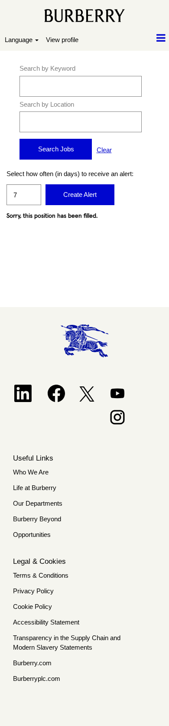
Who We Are (31, 472)
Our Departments (37, 503)
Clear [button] (104, 150)
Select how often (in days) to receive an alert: (23, 173)
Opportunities (32, 534)
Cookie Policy (32, 606)
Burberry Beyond (37, 519)
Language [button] (19, 39)
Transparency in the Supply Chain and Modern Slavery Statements (66, 642)
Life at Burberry (34, 487)
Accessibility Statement (46, 622)
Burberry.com (32, 663)
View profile (62, 39)
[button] (141, 38)
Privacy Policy (33, 591)
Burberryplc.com (36, 678)
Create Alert (80, 194)
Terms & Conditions (40, 575)
